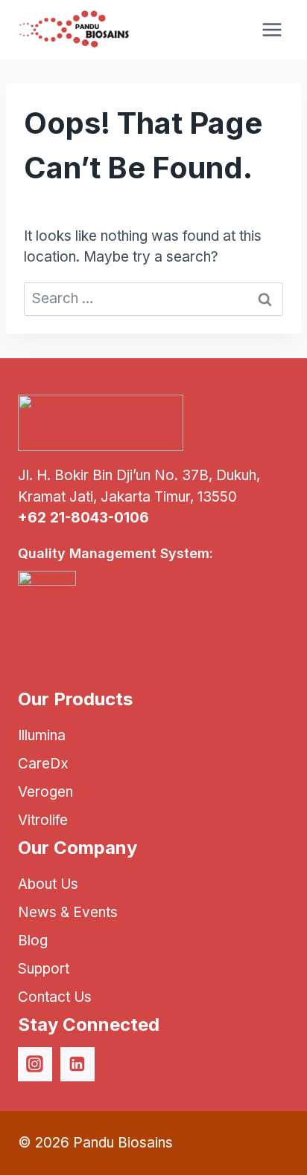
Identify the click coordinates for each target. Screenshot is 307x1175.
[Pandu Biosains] (74, 29)
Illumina (42, 735)
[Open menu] (271, 29)
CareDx (43, 763)
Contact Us (55, 997)
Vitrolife (43, 820)
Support (43, 968)
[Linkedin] (77, 1064)
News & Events (68, 912)
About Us (48, 884)
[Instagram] (35, 1064)
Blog (33, 940)
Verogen (45, 791)
